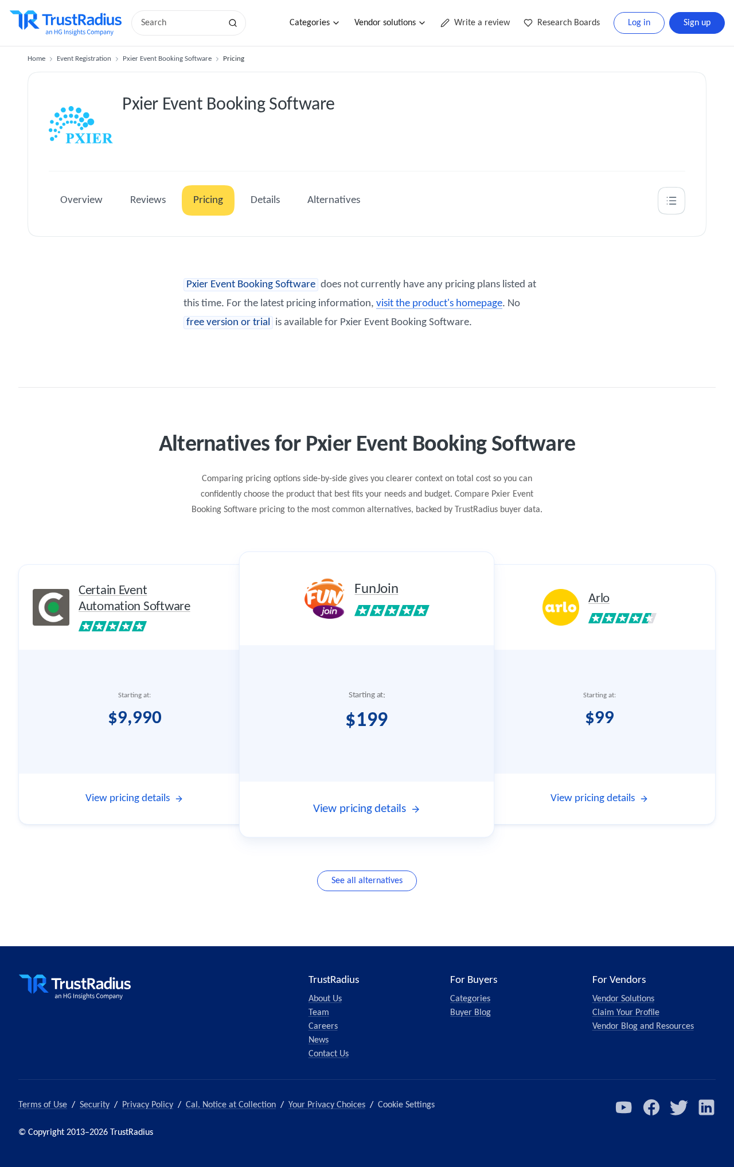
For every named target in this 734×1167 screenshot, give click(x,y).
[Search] (233, 23)
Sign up (697, 23)
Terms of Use (42, 1105)
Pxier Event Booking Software (167, 59)
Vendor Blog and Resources (643, 1026)
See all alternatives (367, 880)
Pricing (208, 200)
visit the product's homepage (439, 303)
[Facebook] (651, 1107)
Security (95, 1105)
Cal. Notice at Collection (231, 1105)
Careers (323, 1026)
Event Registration (84, 59)
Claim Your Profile (625, 1012)
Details (265, 200)
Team (319, 1012)
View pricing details (127, 798)
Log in (639, 23)
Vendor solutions (385, 23)
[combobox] (180, 23)
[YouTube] (624, 1107)
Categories (310, 23)
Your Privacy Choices (326, 1105)
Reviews (148, 200)
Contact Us (329, 1054)
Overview (81, 200)
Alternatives (333, 200)
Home (36, 59)
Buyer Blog (470, 1012)
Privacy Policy (147, 1105)
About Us (325, 999)
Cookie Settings (406, 1105)
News (319, 1040)
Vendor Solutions (623, 999)
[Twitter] (679, 1107)
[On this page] (671, 200)
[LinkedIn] (706, 1107)
